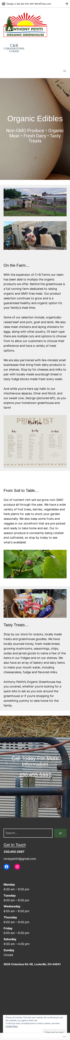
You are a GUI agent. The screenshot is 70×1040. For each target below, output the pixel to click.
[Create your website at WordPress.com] (35, 3)
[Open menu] (65, 71)
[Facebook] (6, 867)
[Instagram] (17, 867)
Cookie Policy (12, 1026)
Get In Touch (15, 845)
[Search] (60, 833)
